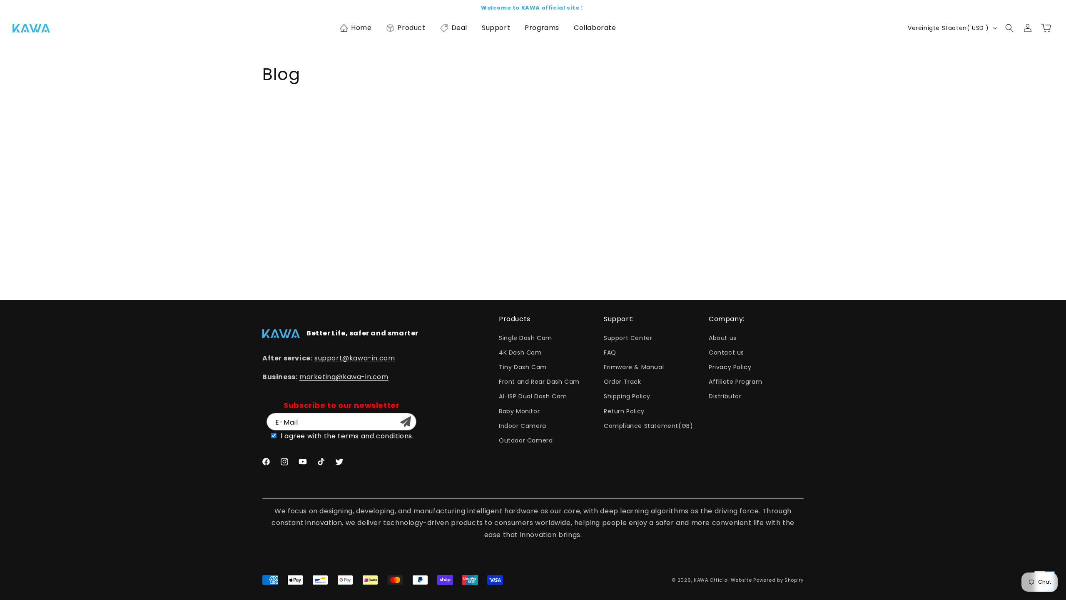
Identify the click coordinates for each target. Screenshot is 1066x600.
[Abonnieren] (405, 421)
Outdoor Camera (526, 440)
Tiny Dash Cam (523, 367)
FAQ (610, 352)
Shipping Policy (627, 396)
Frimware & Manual (634, 367)
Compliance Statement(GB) (648, 426)
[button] (355, 28)
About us (723, 338)
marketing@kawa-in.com (344, 377)
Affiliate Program (735, 382)
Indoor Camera (522, 426)
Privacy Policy (730, 367)
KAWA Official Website (723, 580)
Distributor (725, 396)
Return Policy (624, 411)
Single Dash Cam (525, 338)
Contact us (726, 352)
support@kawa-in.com (354, 358)
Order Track (622, 382)
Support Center (628, 338)
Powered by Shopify (778, 580)
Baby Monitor (519, 411)
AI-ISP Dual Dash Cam (533, 396)
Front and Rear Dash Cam (539, 382)
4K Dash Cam (520, 352)
